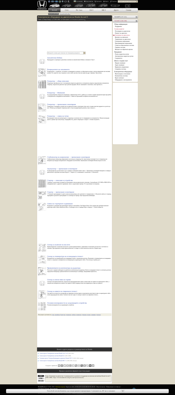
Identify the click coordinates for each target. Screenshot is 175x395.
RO (88, 387)
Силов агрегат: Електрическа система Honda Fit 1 (55, 356)
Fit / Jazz (79, 10)
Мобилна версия (60, 387)
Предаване (118, 52)
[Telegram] (73, 365)
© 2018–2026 (46, 387)
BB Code (41, 381)
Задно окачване (119, 65)
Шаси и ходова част (121, 61)
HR (86, 387)
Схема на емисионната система (124, 45)
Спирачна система (120, 69)
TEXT (40, 376)
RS (84, 387)
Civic (67, 10)
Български (79, 1)
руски (52, 314)
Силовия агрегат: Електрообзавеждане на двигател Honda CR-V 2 (61, 358)
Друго (116, 10)
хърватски (78, 314)
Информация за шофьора (113, 387)
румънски (84, 314)
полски (88, 314)
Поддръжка (118, 26)
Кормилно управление (122, 67)
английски (57, 314)
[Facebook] (62, 365)
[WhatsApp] (79, 365)
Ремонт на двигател (121, 33)
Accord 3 (53, 13)
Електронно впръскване (122, 41)
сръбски (74, 314)
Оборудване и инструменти (123, 80)
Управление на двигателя (122, 39)
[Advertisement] (75, 36)
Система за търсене (43, 388)
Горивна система (120, 47)
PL (90, 387)
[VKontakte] (59, 365)
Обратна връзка (100, 387)
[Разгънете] (136, 16)
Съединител (118, 58)
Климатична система (121, 76)
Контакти (99, 1)
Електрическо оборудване (123, 71)
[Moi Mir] (70, 365)
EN (76, 387)
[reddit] (93, 365)
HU (94, 387)
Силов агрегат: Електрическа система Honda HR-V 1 (58, 360)
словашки (93, 314)
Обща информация (120, 24)
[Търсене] (137, 1)
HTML (41, 378)
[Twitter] (64, 365)
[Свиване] (136, 20)
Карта (106, 1)
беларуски (62, 314)
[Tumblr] (84, 365)
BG (78, 387)
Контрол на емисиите (121, 37)
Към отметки (89, 1)
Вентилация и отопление (122, 74)
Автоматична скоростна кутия (124, 56)
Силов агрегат (119, 29)
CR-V (91, 10)
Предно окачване (120, 63)
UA (82, 387)
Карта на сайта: (70, 387)
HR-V (104, 10)
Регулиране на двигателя (122, 31)
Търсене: (114, 1)
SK (92, 387)
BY (80, 387)
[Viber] (76, 365)
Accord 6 (65, 13)
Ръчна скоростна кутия (122, 54)
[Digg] (90, 365)
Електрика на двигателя (122, 35)
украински (68, 314)
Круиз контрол (119, 78)
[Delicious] (87, 365)
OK (123, 391)
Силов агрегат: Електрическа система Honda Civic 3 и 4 (57, 353)
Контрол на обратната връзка (124, 49)
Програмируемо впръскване (123, 43)
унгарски (98, 314)
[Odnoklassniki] (67, 365)
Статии (128, 10)
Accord (54, 10)
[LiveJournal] (82, 365)
